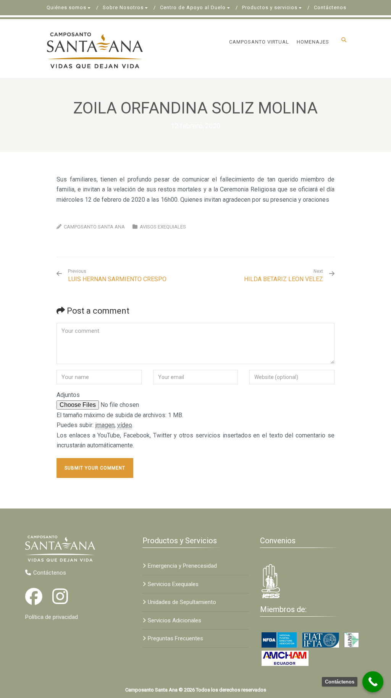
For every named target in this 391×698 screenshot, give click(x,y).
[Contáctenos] (372, 681)
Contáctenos (330, 7)
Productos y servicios (269, 7)
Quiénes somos (66, 7)
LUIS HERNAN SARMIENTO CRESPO (117, 276)
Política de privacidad (51, 617)
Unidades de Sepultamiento (182, 602)
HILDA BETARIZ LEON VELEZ (283, 279)
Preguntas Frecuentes (175, 638)
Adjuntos (68, 394)
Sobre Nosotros (123, 7)
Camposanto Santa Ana (94, 227)
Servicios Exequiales (173, 584)
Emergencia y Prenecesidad (182, 565)
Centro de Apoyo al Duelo (193, 7)
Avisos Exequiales (163, 227)
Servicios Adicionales (174, 620)
